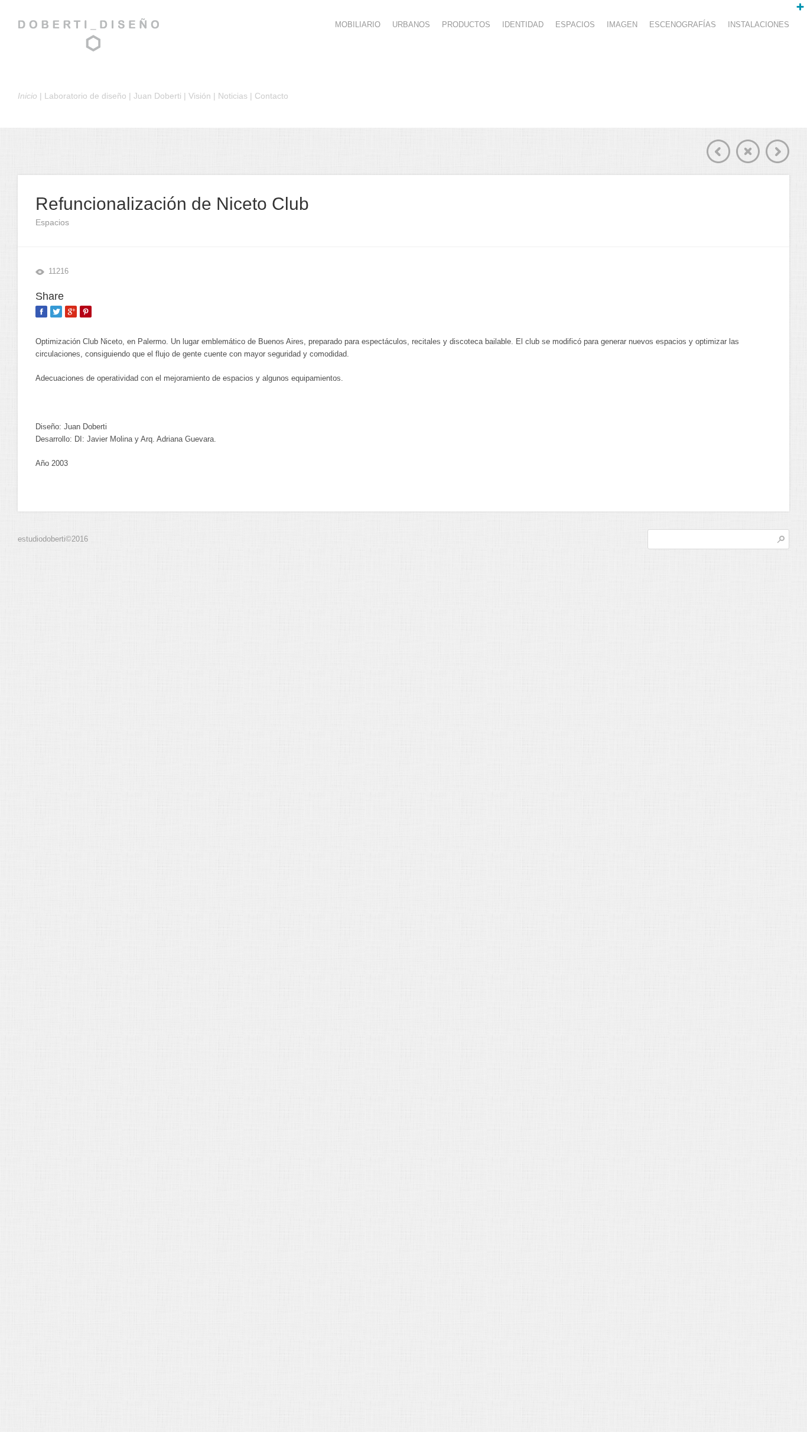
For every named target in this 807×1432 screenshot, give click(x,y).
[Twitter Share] (56, 311)
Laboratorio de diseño (85, 96)
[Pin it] (86, 311)
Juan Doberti (157, 96)
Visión (199, 96)
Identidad (523, 24)
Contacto (271, 96)
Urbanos (411, 24)
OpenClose (795, 12)
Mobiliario (357, 24)
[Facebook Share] (41, 311)
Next (777, 151)
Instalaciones (758, 24)
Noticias (233, 96)
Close (748, 151)
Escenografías (682, 24)
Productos (466, 24)
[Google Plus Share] (71, 311)
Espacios (575, 24)
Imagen (622, 24)
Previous (718, 151)
